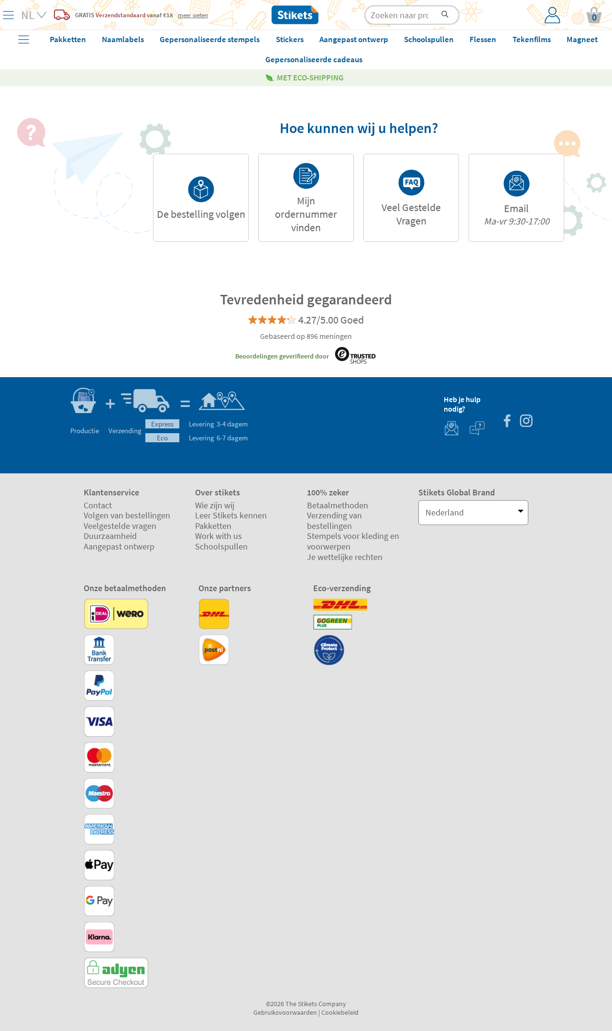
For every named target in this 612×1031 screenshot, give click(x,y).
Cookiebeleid (340, 1012)
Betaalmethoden (337, 505)
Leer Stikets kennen (231, 515)
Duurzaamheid (110, 535)
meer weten (193, 15)
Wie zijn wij (214, 505)
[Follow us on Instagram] (526, 422)
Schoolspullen (221, 546)
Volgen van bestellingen (127, 515)
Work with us (218, 535)
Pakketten (213, 525)
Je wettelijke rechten (344, 556)
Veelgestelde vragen (120, 525)
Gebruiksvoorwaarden (285, 1012)
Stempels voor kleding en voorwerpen (353, 541)
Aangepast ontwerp (119, 546)
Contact (98, 505)
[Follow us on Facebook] (506, 422)
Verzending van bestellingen (334, 520)
